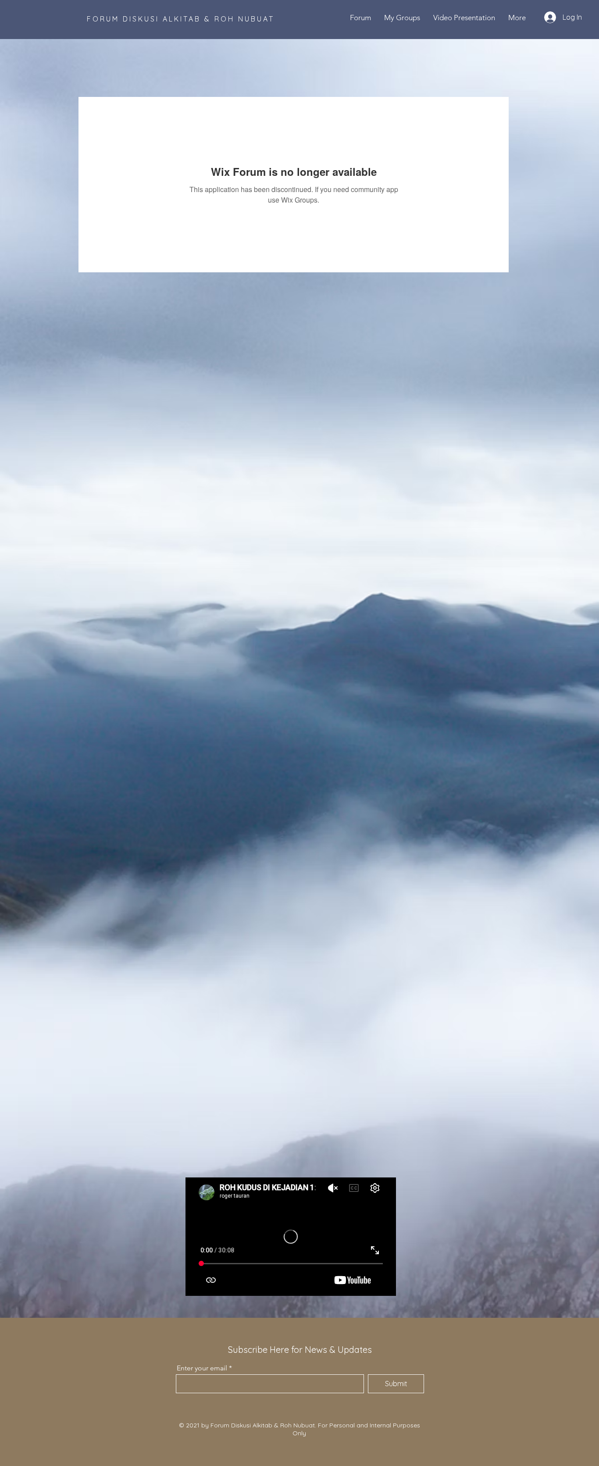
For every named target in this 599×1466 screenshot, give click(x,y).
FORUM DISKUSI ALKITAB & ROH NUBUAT (181, 18)
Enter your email (202, 1368)
